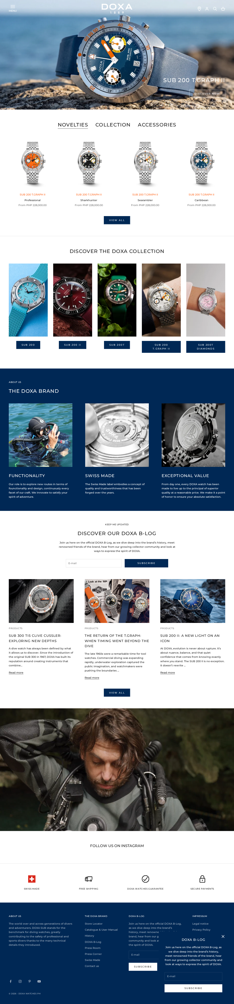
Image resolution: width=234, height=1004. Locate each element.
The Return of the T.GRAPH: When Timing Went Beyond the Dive (117, 641)
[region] (117, 55)
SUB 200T (117, 344)
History (89, 935)
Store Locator (94, 923)
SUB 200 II (72, 344)
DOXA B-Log (93, 942)
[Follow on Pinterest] (29, 981)
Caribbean (201, 200)
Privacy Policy (201, 929)
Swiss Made (92, 960)
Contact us (92, 966)
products (15, 628)
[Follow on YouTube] (39, 981)
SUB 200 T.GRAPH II (161, 346)
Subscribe (193, 988)
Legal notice (200, 923)
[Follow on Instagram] (20, 981)
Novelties (73, 125)
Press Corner (93, 954)
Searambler (145, 200)
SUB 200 (28, 344)
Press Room (93, 948)
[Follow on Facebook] (10, 981)
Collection (113, 125)
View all (117, 220)
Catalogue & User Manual (101, 929)
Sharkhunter (88, 200)
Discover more (206, 93)
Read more (16, 672)
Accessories (157, 125)
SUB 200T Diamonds (206, 346)
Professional (32, 200)
